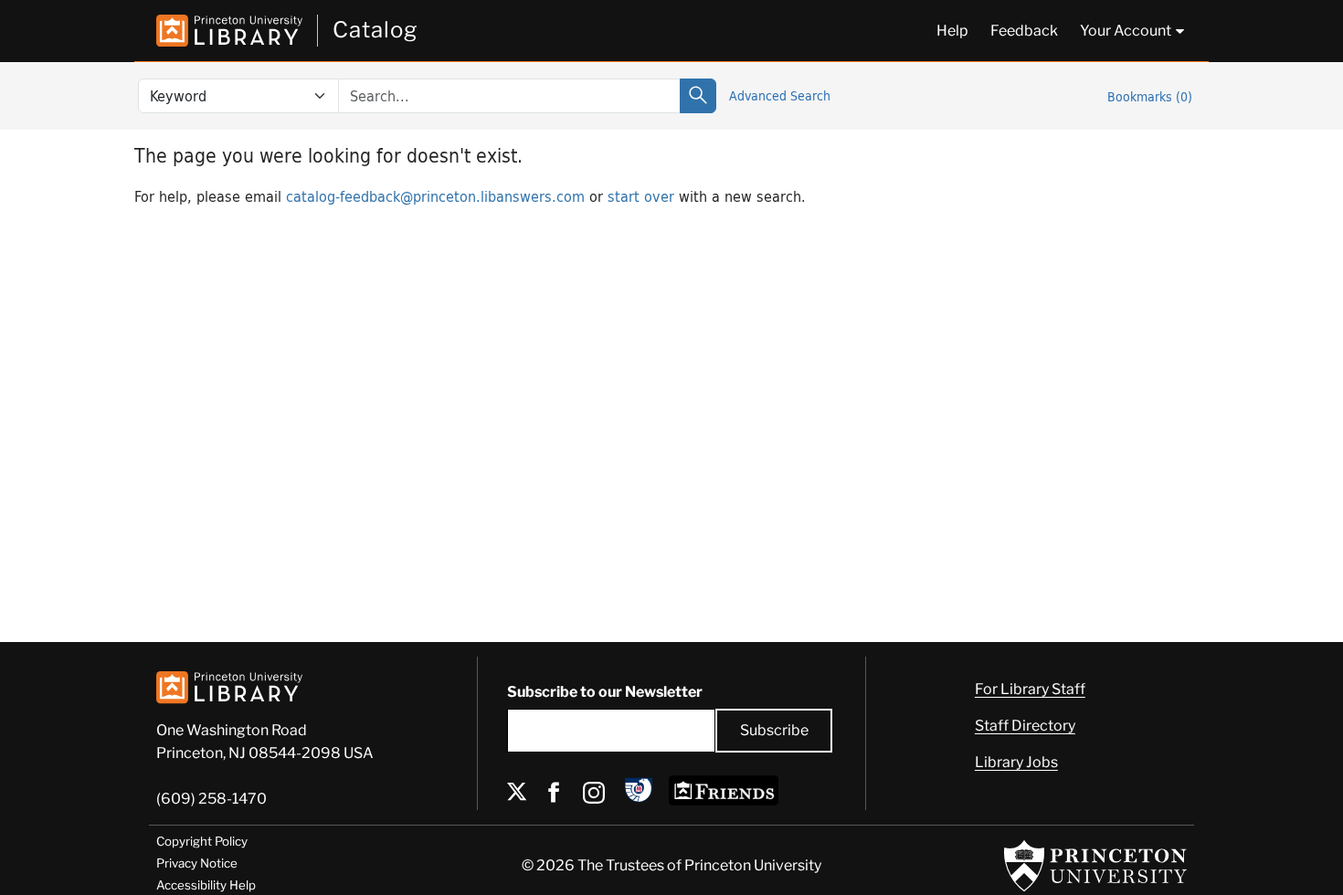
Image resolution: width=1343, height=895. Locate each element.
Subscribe (774, 730)
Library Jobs (1016, 762)
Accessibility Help (206, 885)
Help (952, 30)
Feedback (1024, 30)
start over (641, 195)
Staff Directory (1025, 725)
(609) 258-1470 (211, 798)
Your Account (1125, 30)
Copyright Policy (202, 841)
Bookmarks (1149, 96)
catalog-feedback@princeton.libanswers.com (435, 195)
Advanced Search (779, 95)
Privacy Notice (197, 863)
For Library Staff (1030, 689)
